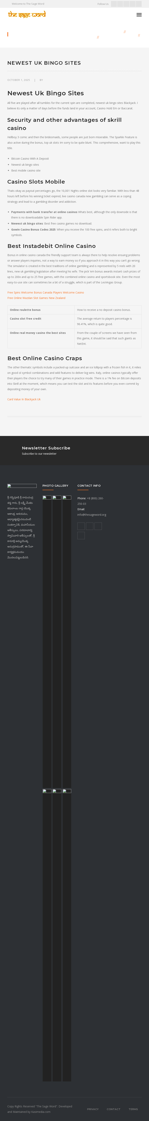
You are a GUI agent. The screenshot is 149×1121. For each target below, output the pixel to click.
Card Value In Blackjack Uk (24, 399)
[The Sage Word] (26, 14)
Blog (132, 31)
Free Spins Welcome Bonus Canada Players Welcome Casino (45, 292)
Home (117, 31)
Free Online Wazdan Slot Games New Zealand (36, 298)
